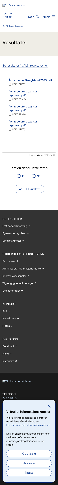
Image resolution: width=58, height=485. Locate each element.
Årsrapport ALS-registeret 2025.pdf (30, 80)
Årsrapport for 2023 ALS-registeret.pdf (24, 108)
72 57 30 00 (9, 397)
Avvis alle (29, 463)
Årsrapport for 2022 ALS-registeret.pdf (24, 123)
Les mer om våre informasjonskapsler (27, 425)
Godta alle (29, 453)
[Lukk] (49, 406)
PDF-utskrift (32, 189)
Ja (23, 176)
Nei (39, 176)
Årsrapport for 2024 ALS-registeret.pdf (24, 93)
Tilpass (29, 472)
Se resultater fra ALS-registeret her (25, 65)
